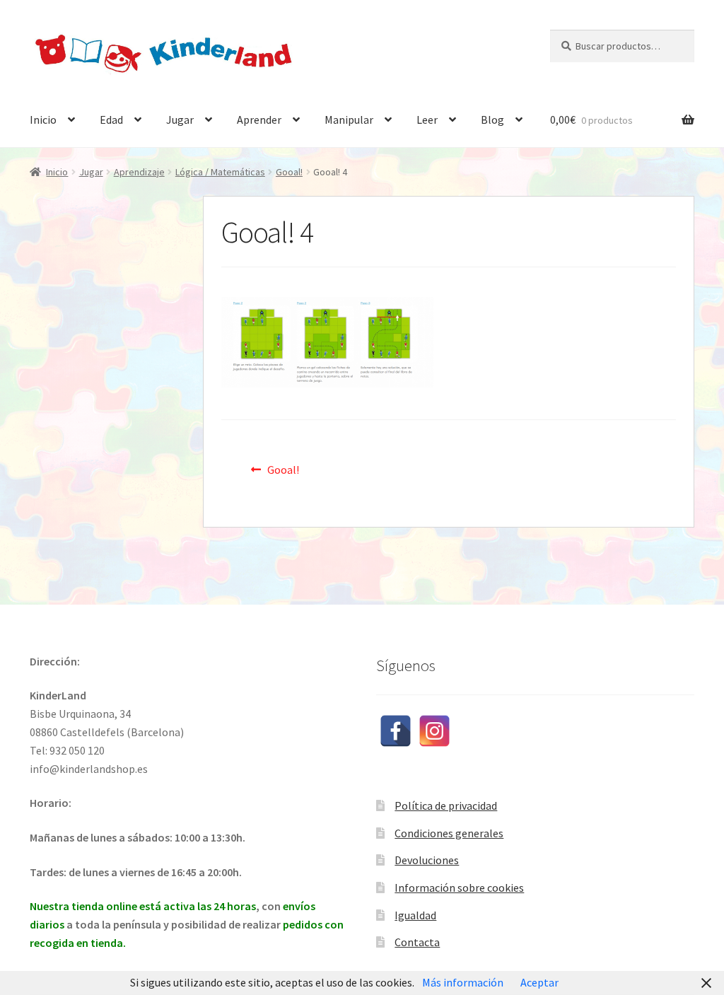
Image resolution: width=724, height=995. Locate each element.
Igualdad (415, 915)
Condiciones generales (449, 833)
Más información (462, 982)
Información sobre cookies (459, 887)
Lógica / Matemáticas (220, 171)
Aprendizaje (139, 171)
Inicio (43, 119)
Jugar (180, 119)
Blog (492, 119)
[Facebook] (395, 731)
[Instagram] (434, 731)
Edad (111, 119)
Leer (427, 119)
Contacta (417, 942)
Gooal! (289, 171)
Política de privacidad (446, 805)
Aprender (259, 119)
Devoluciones (427, 860)
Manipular (349, 119)
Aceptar (539, 982)
